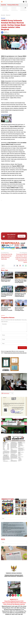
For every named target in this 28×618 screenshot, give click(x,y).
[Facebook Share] (14, 266)
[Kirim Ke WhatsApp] (26, 266)
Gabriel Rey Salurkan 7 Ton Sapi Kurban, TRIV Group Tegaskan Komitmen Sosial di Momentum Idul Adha (21, 281)
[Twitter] (10, 595)
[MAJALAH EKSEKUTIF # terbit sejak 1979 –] (8, 1)
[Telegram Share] (23, 266)
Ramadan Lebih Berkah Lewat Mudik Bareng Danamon (7, 295)
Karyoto (5, 31)
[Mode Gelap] (24, 2)
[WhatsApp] (18, 595)
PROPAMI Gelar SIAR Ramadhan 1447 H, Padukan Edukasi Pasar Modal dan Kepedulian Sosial (20, 295)
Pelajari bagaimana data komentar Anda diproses (15, 352)
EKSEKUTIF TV (14, 599)
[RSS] (21, 595)
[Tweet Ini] (17, 266)
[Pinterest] (13, 595)
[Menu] (2, 1)
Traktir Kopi (21, 236)
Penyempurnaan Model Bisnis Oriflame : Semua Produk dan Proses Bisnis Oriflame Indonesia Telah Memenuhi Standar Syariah (21, 257)
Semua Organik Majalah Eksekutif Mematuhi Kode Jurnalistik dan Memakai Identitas (14, 603)
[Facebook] (7, 595)
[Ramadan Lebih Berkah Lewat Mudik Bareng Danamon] (7, 289)
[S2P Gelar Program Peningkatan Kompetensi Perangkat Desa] (7, 303)
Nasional (3, 18)
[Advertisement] (14, 216)
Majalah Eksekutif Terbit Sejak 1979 (6, 280)
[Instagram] (15, 595)
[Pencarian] (26, 2)
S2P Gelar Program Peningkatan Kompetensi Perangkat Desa (7, 309)
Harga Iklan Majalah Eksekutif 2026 (13, 601)
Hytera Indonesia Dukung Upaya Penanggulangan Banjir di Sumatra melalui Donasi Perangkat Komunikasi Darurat (20, 309)
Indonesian (6, 393)
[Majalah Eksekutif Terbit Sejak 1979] (7, 275)
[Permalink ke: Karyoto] (2, 32)
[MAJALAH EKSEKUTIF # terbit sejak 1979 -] (14, 587)
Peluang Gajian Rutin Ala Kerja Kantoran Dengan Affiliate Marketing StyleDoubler (6, 256)
